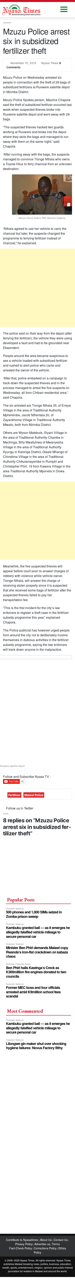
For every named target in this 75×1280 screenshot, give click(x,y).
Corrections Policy (45, 1248)
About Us (46, 1240)
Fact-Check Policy (20, 1248)
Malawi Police (33, 795)
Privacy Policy (24, 1244)
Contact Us (61, 1240)
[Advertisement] (37, 288)
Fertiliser (14, 795)
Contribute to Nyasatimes (22, 1240)
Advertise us (42, 1244)
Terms (56, 1244)
